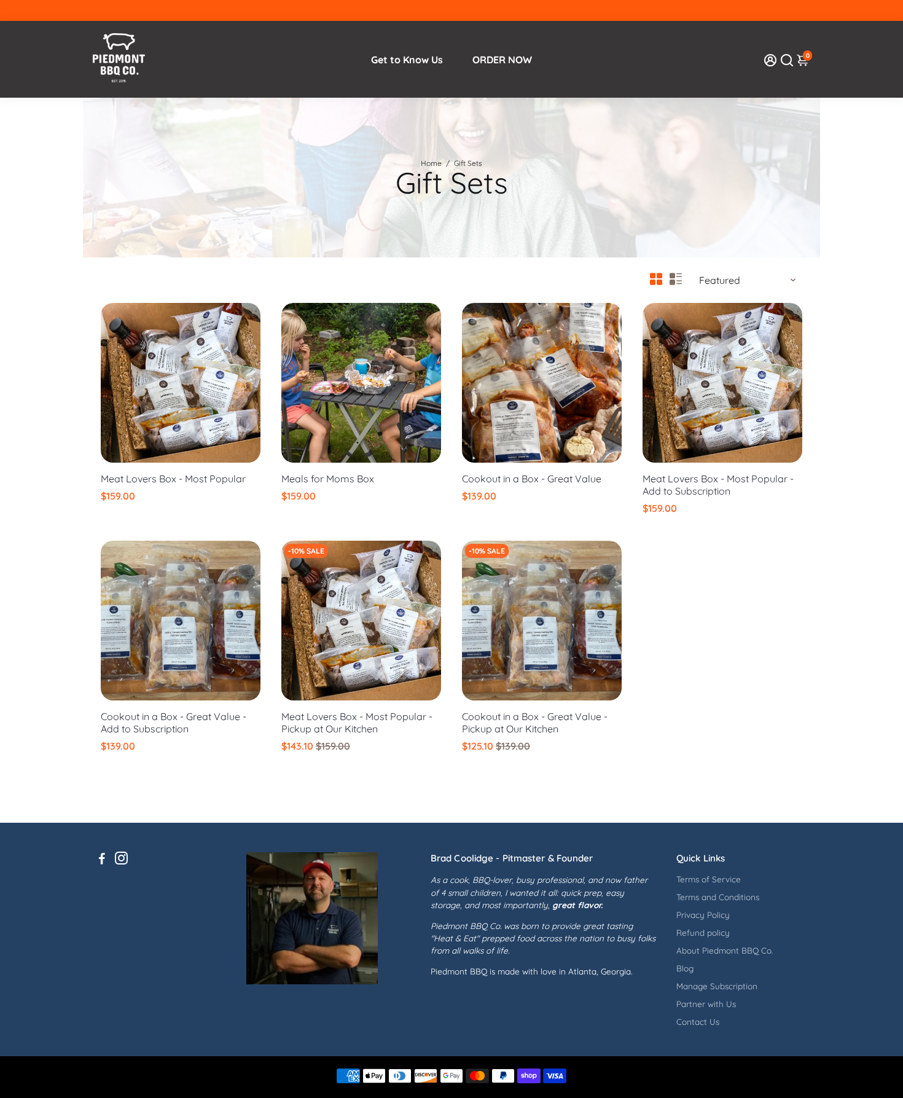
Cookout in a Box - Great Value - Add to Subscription (173, 722)
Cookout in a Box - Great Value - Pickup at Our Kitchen (535, 722)
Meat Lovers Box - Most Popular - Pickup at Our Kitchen (356, 722)
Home (431, 163)
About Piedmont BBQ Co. (724, 950)
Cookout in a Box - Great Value (531, 479)
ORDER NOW (502, 59)
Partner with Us (706, 1003)
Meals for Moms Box (327, 479)
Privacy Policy (703, 914)
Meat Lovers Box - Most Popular (173, 479)
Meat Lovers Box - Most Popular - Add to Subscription (718, 485)
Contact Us (697, 1021)
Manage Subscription (716, 986)
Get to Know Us (407, 59)
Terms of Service (708, 879)
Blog (685, 968)
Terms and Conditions (717, 897)
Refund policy (703, 932)
